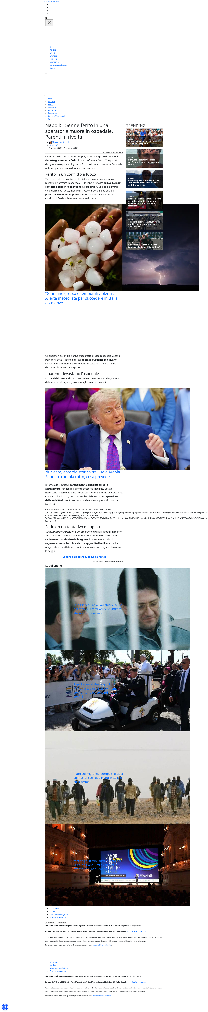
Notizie (130, 139)
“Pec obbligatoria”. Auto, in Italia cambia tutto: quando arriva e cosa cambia (144, 224)
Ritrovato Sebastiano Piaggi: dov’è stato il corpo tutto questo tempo (143, 162)
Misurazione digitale (59, 914)
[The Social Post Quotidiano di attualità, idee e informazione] (115, 35)
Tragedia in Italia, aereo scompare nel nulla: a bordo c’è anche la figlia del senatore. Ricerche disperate (144, 202)
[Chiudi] (49, 22)
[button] (5, 1007)
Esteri (52, 53)
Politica (53, 50)
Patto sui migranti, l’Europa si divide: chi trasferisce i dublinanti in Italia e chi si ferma (98, 778)
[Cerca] (46, 18)
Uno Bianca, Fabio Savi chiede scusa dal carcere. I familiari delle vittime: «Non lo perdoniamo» (98, 609)
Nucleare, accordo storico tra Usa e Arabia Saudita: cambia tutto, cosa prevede (82, 474)
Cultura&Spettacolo (59, 65)
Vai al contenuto (51, 1)
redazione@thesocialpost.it (101, 945)
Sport (52, 68)
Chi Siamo (54, 908)
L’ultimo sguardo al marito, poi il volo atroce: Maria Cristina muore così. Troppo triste (144, 182)
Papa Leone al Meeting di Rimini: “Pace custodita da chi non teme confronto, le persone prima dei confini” (96, 690)
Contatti (53, 911)
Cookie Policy (62, 922)
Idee (52, 46)
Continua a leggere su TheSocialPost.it (84, 556)
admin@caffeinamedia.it (136, 931)
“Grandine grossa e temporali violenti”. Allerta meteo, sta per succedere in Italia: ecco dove (82, 298)
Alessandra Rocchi (60, 142)
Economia (54, 62)
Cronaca (53, 56)
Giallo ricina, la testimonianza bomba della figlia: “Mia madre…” (144, 246)
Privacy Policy (50, 922)
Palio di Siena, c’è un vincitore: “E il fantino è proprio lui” (143, 142)
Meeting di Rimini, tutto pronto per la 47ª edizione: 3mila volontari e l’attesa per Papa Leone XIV (97, 865)
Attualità (53, 59)
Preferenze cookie (58, 917)
